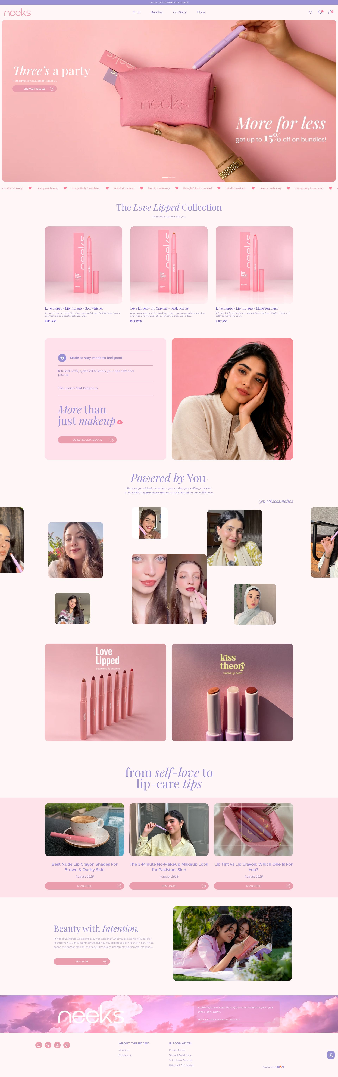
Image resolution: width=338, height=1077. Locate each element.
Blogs (201, 12)
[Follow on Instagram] (57, 1045)
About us (124, 1050)
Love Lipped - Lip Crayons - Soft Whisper (74, 308)
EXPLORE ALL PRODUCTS (87, 439)
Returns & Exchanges (181, 1065)
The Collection (169, 207)
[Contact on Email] (38, 1045)
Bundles (157, 12)
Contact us (125, 1055)
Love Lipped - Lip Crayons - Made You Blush (247, 308)
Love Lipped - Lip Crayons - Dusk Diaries (159, 308)
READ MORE (84, 885)
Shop (136, 12)
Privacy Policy (177, 1050)
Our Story (180, 12)
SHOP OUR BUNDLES (34, 88)
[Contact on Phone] (48, 1045)
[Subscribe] (271, 1020)
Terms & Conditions (180, 1055)
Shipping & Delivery (180, 1060)
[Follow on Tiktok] (66, 1045)
